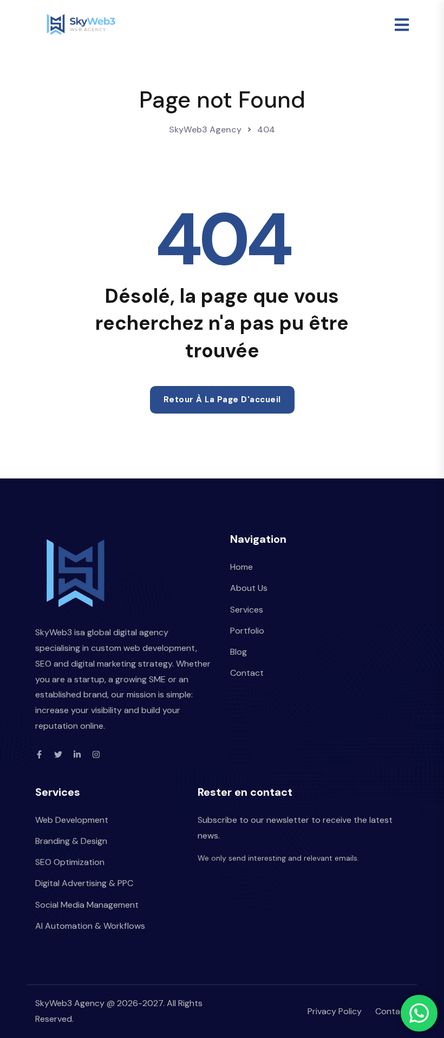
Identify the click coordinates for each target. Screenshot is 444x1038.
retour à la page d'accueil (222, 399)
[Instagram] (96, 754)
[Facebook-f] (39, 754)
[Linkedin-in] (77, 754)
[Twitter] (58, 754)
